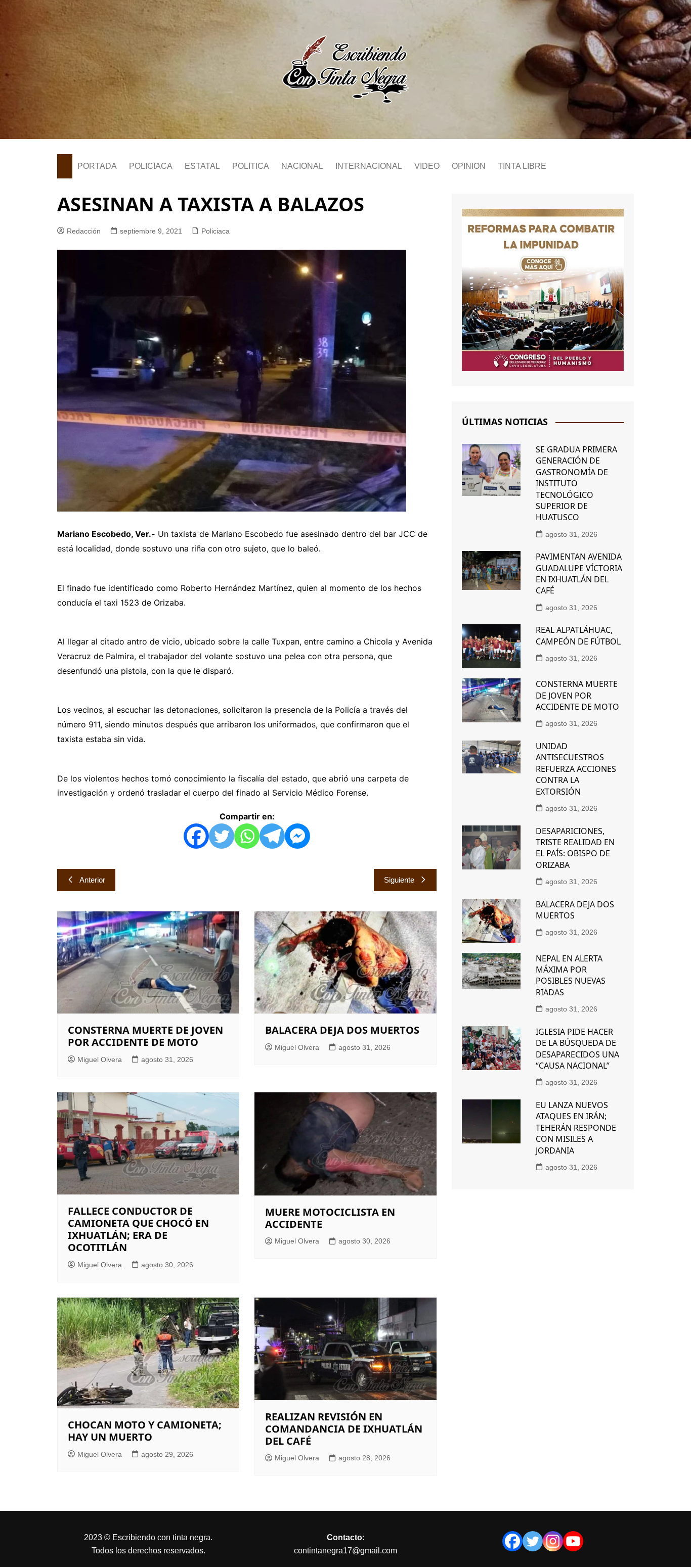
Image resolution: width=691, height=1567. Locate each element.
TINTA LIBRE (522, 166)
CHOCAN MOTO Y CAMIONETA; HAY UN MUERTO (145, 1431)
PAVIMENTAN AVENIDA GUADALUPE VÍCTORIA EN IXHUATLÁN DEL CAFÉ (579, 573)
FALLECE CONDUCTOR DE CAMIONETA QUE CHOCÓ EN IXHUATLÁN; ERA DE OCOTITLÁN (138, 1229)
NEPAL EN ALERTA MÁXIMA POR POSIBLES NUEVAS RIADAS (571, 975)
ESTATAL (202, 166)
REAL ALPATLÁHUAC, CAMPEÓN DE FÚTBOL (578, 635)
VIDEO (427, 166)
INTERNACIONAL (368, 166)
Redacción (84, 231)
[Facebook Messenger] (297, 836)
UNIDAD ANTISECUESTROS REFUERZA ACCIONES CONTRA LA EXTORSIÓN (576, 769)
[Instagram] (553, 1541)
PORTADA (97, 166)
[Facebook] (196, 836)
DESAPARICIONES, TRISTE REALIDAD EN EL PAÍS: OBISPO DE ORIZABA (575, 847)
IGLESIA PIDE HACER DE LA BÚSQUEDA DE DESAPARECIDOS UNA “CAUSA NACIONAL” (577, 1048)
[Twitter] (221, 836)
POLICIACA (150, 166)
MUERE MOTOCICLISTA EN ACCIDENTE (330, 1218)
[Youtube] (573, 1541)
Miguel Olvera (99, 1059)
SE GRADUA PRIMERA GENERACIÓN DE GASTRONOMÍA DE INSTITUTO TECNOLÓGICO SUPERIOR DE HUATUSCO (576, 483)
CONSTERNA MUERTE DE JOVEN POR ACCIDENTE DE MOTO (145, 1036)
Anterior (92, 879)
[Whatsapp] (247, 836)
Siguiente (399, 879)
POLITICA (250, 166)
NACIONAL (302, 166)
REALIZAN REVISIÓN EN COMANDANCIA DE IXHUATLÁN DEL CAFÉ (343, 1429)
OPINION (469, 166)
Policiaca (215, 231)
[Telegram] (272, 836)
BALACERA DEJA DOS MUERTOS (342, 1030)
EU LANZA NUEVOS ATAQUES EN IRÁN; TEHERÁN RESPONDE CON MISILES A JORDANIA (576, 1127)
